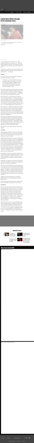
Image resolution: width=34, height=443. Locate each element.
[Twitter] (17, 12)
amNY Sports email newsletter (11, 42)
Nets (1, 16)
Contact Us (12, 12)
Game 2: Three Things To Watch (26, 234)
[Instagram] (19, 12)
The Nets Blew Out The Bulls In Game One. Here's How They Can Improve (26, 240)
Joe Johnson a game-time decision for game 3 (13, 234)
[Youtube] (20, 12)
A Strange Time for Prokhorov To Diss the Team (13, 240)
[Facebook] (16, 12)
